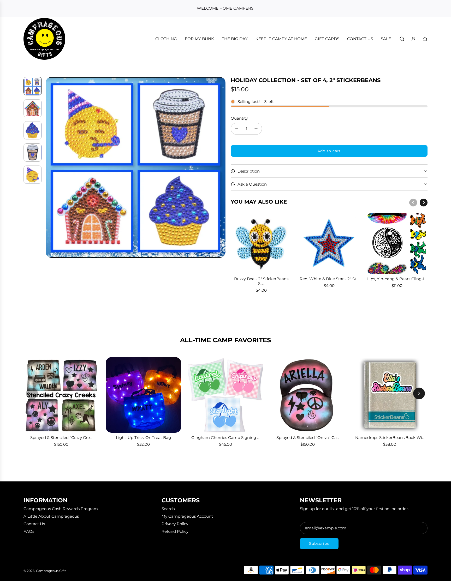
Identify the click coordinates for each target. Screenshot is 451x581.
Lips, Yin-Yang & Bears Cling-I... (397, 278)
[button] (50, 167)
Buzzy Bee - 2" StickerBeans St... (261, 281)
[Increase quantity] (256, 128)
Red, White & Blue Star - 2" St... (329, 278)
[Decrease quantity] (236, 128)
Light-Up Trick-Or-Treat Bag (143, 437)
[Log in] (413, 39)
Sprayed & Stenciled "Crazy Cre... (61, 437)
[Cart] (425, 39)
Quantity (239, 118)
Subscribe (319, 543)
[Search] (402, 39)
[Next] (424, 202)
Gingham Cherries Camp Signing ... (225, 437)
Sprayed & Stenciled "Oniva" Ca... (307, 437)
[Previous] (413, 202)
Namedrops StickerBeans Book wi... (389, 437)
